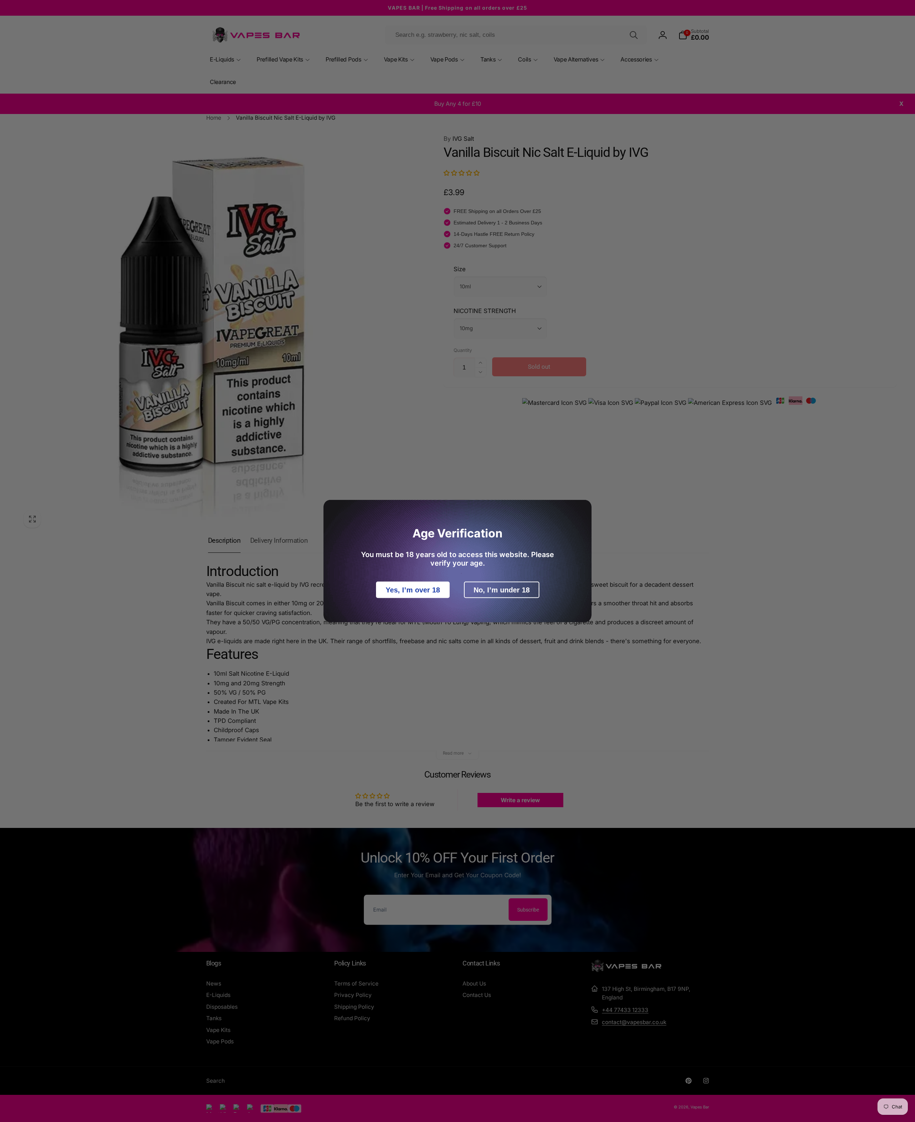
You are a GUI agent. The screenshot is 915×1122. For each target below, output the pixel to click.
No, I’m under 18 (502, 590)
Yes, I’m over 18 (413, 590)
